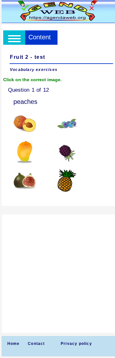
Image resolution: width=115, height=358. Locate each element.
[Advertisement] (57, 273)
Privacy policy (76, 343)
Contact (36, 343)
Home (13, 343)
